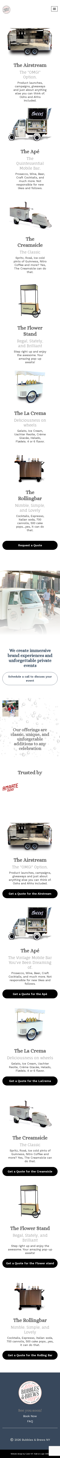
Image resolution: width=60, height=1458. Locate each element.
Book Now (30, 1416)
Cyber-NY (29, 1454)
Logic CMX (44, 1454)
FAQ (30, 1421)
